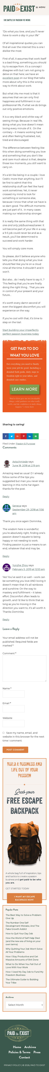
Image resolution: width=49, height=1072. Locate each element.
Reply (6, 496)
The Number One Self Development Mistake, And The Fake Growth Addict (22, 926)
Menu (42, 7)
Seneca (16, 505)
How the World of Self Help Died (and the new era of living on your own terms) (23, 941)
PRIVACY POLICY (12, 1065)
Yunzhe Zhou (20, 565)
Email (7, 703)
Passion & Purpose (25, 443)
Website (7, 718)
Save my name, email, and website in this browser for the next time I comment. (23, 736)
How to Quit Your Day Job (19, 933)
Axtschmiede (20, 461)
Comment (9, 653)
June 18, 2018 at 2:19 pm (26, 465)
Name (7, 688)
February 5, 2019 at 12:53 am (28, 569)
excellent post (11, 78)
